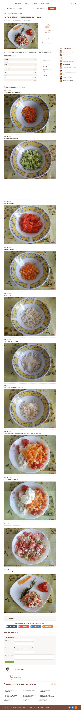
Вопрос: (6, 647)
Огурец (5, 64)
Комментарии (44, 38)
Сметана (6, 80)
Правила (34, 3)
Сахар (5, 74)
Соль (5, 77)
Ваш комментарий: (9, 655)
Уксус (5, 72)
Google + (24, 626)
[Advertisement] (30, 189)
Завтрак (45, 75)
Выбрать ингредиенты (40, 8)
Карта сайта (36, 707)
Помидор (6, 62)
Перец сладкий (7, 67)
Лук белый (6, 69)
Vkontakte (36, 626)
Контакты (42, 707)
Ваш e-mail (7, 644)
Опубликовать (9, 662)
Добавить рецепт (44, 3)
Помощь (47, 707)
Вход (74, 3)
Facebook (12, 626)
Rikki (12, 675)
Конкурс (27, 3)
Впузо (5, 13)
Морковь (6, 59)
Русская (20, 13)
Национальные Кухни (12, 13)
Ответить (22, 669)
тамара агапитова (7, 671)
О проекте (30, 707)
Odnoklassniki (48, 626)
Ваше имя (7, 640)
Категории (18, 3)
